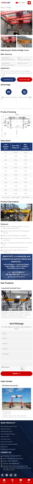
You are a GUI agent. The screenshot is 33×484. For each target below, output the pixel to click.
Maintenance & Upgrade (8, 449)
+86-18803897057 (14, 463)
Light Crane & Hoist (6, 441)
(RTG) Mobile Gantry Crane (9, 426)
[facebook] (2, 475)
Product (8, 8)
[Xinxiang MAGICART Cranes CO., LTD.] (6, 2)
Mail (20, 482)
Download (7, 79)
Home (3, 8)
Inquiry (29, 482)
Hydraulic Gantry (6, 429)
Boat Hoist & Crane (6, 431)
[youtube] (6, 475)
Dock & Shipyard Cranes (8, 434)
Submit (16, 374)
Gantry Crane (5, 436)
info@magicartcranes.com (15, 458)
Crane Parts (4, 446)
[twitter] (15, 475)
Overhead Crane (5, 439)
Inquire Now (23, 79)
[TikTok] (11, 475)
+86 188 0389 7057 (13, 274)
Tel (12, 482)
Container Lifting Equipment (9, 444)
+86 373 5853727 (18, 272)
